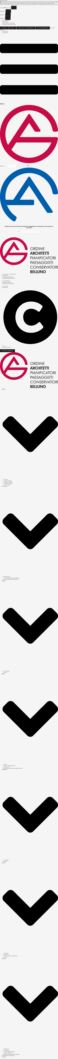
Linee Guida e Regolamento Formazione (11, 578)
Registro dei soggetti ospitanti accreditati (11, 1054)
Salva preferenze (43, 27)
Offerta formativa (7, 576)
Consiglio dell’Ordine (8, 480)
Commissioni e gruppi (8, 483)
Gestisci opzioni (6, 20)
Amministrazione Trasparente (8, 1055)
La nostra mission (7, 484)
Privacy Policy (5, 32)
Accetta (4, 27)
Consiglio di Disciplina (8, 482)
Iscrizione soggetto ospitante (9, 1051)
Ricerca (5, 764)
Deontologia (6, 860)
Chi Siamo (6, 479)
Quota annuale (6, 766)
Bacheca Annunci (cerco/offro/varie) (10, 955)
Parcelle (5, 861)
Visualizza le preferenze (26, 27)
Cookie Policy (5, 31)
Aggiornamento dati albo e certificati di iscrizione (13, 768)
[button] (29, 2)
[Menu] (29, 101)
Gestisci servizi (5, 21)
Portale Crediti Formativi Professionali (11, 579)
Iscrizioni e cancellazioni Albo (9, 765)
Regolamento (6, 1049)
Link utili (5, 957)
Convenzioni (6, 954)
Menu (2, 104)
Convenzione (6, 1050)
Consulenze (6, 953)
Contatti (4, 1057)
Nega (12, 27)
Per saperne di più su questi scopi (9, 24)
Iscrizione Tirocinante (8, 1053)
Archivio (5, 672)
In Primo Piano (6, 671)
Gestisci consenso (7, 350)
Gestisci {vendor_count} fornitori (9, 23)
